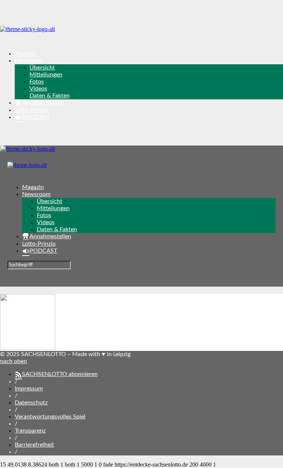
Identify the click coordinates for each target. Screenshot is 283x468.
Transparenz (30, 431)
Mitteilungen (45, 75)
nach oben (13, 361)
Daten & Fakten (49, 96)
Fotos (36, 82)
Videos (38, 89)
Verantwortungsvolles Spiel (50, 417)
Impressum (29, 389)
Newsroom (29, 61)
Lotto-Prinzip (31, 110)
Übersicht (42, 68)
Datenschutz (31, 403)
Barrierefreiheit (34, 445)
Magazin (25, 54)
